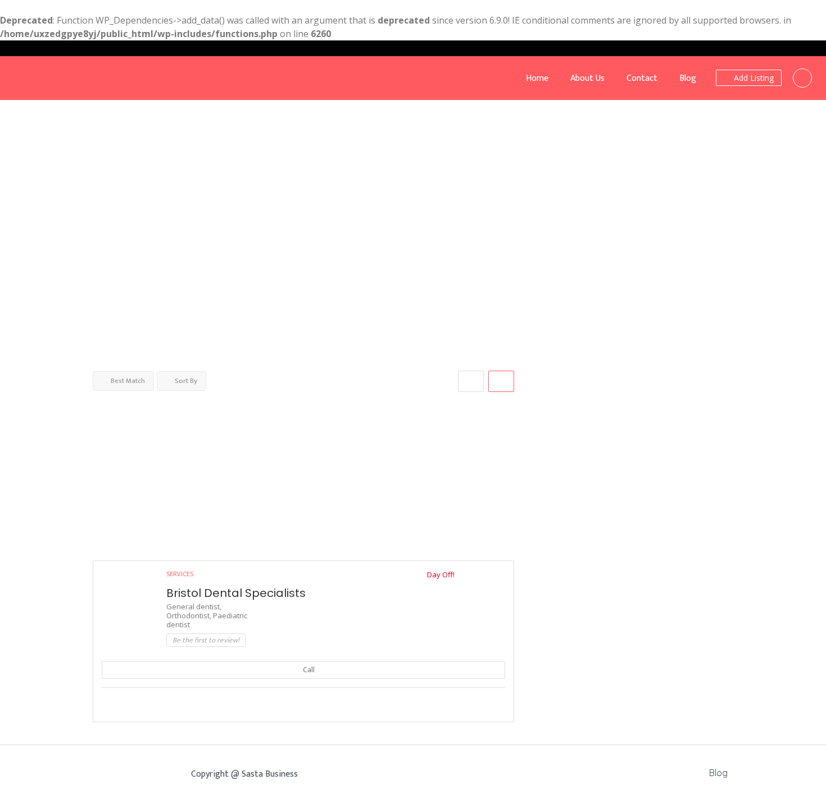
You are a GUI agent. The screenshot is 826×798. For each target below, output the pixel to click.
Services (179, 573)
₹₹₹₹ (15, 242)
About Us (587, 78)
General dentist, (193, 606)
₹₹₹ (13, 221)
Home (537, 78)
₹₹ (30, 200)
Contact (642, 78)
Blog (687, 78)
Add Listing (753, 77)
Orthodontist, (189, 615)
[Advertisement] (303, 470)
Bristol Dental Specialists (236, 593)
